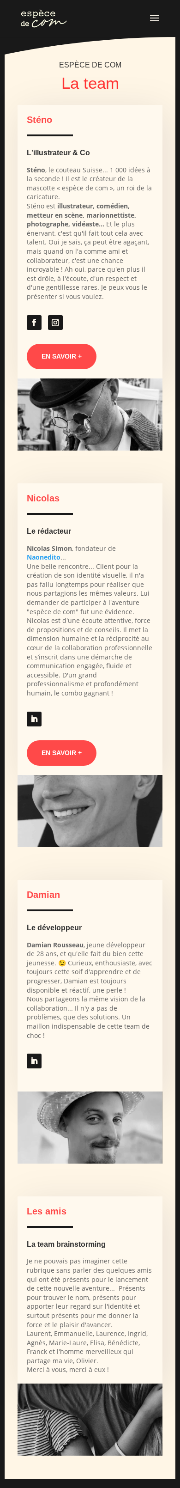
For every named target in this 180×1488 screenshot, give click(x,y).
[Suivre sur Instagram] (55, 322)
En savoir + (62, 356)
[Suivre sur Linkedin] (34, 719)
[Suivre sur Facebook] (34, 322)
